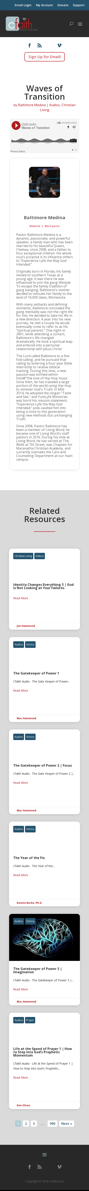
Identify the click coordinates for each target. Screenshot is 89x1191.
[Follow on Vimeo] (59, 45)
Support (79, 5)
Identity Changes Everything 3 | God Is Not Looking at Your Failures (44, 589)
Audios (54, 105)
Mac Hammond (26, 718)
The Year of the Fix (44, 864)
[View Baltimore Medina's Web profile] (44, 206)
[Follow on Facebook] (29, 45)
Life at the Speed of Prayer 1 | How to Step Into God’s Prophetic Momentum (44, 1061)
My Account (44, 5)
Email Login (23, 5)
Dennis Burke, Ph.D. (29, 903)
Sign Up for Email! (45, 56)
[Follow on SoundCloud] (49, 45)
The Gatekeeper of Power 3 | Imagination (44, 959)
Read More (20, 598)
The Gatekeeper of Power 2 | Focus (44, 772)
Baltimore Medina (32, 105)
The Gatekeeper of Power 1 (44, 679)
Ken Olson (23, 1105)
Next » (66, 1123)
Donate (63, 5)
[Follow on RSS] (39, 45)
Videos (40, 556)
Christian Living (23, 556)
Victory (30, 644)
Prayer (30, 1020)
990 (52, 1123)
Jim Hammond (26, 626)
